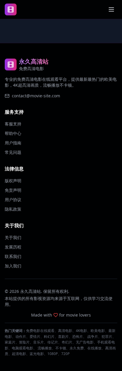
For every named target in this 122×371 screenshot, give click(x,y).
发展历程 (13, 247)
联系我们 (13, 256)
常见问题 (13, 152)
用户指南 (13, 143)
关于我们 (13, 237)
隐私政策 (13, 209)
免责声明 (13, 190)
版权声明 (13, 180)
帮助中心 (13, 133)
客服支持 (13, 124)
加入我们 (13, 266)
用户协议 (13, 199)
